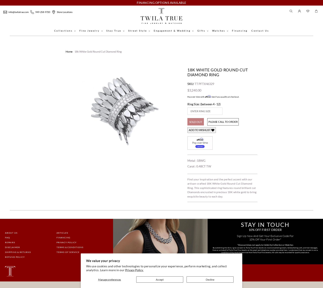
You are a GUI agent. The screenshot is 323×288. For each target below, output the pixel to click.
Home (69, 51)
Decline (210, 279)
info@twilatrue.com (18, 12)
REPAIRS (10, 242)
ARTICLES (62, 233)
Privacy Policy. (134, 270)
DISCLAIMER (12, 247)
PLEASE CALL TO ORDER (223, 121)
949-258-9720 (42, 12)
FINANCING (63, 237)
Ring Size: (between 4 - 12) (204, 104)
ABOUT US (11, 233)
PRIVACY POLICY (67, 242)
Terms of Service (68, 252)
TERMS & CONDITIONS (70, 247)
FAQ (7, 237)
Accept (160, 279)
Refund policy (15, 257)
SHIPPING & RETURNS (18, 252)
